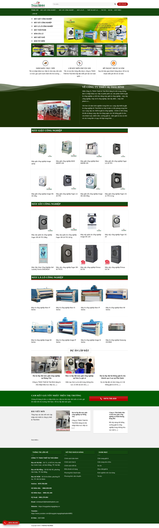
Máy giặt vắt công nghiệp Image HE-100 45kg (91, 195)
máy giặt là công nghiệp (112, 96)
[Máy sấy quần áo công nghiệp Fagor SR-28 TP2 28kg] (42, 221)
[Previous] (30, 373)
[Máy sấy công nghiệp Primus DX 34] (116, 254)
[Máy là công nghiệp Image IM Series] (42, 327)
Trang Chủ (34, 10)
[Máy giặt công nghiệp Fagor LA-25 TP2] (67, 180)
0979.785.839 (42, 484)
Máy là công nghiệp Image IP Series (66, 341)
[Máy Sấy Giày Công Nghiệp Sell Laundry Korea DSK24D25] (42, 254)
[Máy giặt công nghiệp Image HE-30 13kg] (42, 180)
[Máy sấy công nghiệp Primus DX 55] (92, 254)
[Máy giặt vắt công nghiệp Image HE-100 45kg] (92, 180)
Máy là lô (80, 10)
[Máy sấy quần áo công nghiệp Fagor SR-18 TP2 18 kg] (67, 221)
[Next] (128, 373)
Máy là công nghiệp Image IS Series (91, 341)
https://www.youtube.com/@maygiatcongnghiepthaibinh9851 (51, 513)
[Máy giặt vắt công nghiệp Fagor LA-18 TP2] (116, 147)
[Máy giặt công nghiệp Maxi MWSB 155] (92, 147)
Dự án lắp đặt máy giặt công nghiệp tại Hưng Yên (46, 377)
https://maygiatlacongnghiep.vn (49, 506)
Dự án (110, 10)
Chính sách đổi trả (70, 465)
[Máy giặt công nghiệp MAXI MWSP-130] (67, 147)
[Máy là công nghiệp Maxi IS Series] (67, 294)
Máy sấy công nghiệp (66, 10)
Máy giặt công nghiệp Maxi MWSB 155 (90, 162)
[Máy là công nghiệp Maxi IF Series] (42, 294)
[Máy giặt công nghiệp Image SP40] (42, 147)
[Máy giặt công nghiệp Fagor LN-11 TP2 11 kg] (116, 180)
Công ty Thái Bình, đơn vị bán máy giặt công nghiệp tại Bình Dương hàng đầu (117, 415)
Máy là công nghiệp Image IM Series (41, 341)
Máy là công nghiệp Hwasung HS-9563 (116, 341)
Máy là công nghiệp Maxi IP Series (90, 309)
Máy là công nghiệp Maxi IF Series (40, 309)
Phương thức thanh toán (72, 473)
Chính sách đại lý (70, 462)
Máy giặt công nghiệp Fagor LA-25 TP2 (67, 195)
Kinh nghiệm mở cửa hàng (106, 473)
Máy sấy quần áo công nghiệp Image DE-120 (91, 236)
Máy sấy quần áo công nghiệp (66, 235)
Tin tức (103, 10)
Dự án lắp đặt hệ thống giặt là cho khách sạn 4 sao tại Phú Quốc (113, 377)
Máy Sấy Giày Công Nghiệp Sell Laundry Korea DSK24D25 (42, 268)
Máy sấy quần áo (37, 235)
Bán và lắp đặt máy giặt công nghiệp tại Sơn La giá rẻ (79, 377)
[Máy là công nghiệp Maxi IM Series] (117, 294)
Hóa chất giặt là (102, 469)
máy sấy (125, 96)
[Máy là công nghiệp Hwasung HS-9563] (117, 327)
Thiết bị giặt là (92, 10)
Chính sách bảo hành (71, 458)
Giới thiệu (117, 10)
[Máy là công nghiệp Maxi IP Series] (92, 294)
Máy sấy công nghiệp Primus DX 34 (115, 268)
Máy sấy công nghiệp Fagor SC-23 (116, 236)
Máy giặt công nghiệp (48, 10)
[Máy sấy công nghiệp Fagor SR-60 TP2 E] (67, 254)
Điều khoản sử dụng (71, 469)
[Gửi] (115, 4)
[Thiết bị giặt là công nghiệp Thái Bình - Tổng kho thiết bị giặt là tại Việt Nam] (40, 4)
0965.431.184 (47, 493)
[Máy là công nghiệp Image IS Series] (92, 327)
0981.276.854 (43, 497)
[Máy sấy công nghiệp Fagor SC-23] (116, 221)
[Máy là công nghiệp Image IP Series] (67, 327)
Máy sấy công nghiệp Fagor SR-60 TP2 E (67, 268)
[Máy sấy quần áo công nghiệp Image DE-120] (92, 221)
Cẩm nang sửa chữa (104, 462)
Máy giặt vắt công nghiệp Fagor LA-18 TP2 (116, 162)
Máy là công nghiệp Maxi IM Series (115, 309)
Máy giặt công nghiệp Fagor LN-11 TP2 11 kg (116, 195)
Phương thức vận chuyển (72, 476)
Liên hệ (34, 13)
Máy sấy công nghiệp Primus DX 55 (90, 268)
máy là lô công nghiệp (98, 99)
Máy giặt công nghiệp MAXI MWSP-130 (65, 162)
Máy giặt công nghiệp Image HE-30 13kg (42, 195)
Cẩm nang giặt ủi (103, 458)
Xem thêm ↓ (35, 440)
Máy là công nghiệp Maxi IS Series (65, 309)
